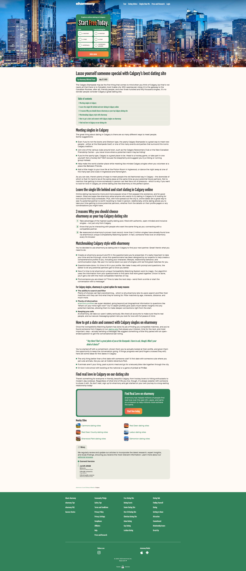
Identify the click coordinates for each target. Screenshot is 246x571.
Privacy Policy (99, 511)
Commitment (157, 521)
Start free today (133, 411)
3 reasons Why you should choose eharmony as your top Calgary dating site (104, 110)
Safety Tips (98, 502)
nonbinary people (101, 45)
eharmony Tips (70, 502)
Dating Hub (156, 498)
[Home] (85, 4)
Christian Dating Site (130, 516)
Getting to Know (158, 511)
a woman (85, 33)
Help (96, 530)
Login (168, 3)
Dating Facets (128, 502)
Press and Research (158, 3)
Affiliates (97, 525)
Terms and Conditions (101, 507)
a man (84, 39)
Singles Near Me (144, 3)
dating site (113, 329)
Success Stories (70, 511)
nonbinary (85, 45)
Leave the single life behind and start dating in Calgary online (99, 106)
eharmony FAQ (69, 507)
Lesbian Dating (128, 530)
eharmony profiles (86, 303)
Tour (124, 3)
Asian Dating (128, 521)
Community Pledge (101, 498)
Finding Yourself (158, 502)
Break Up (156, 530)
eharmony (78, 487)
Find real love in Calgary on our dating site (93, 122)
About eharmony (70, 498)
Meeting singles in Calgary (88, 102)
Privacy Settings (100, 516)
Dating (155, 507)
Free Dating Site (129, 498)
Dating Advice (132, 3)
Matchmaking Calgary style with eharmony (93, 114)
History (83, 447)
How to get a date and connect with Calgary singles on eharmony (100, 118)
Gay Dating (127, 525)
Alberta (92, 487)
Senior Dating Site (129, 507)
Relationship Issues (159, 525)
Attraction (156, 516)
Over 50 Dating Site (130, 511)
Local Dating (85, 487)
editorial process (85, 457)
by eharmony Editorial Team (86, 79)
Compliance (98, 521)
